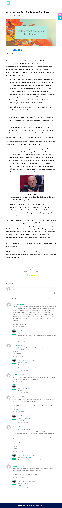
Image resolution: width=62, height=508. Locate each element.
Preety (26, 362)
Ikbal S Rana (27, 418)
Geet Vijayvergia (23, 331)
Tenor (34, 194)
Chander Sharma (18, 426)
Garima (26, 483)
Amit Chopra (27, 388)
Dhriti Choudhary (28, 333)
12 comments (16, 15)
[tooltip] (60, 14)
